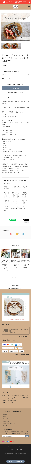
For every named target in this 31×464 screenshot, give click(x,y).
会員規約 (12, 449)
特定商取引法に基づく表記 (23, 446)
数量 (3, 78)
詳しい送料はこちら (24, 336)
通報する (27, 222)
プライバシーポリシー (12, 446)
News (4, 416)
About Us (5, 414)
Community (6, 418)
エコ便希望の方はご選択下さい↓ (10, 71)
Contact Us (5, 425)
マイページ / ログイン (9, 423)
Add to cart (15, 88)
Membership (6, 421)
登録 (27, 436)
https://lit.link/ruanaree (12, 160)
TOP (5, 446)
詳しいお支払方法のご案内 (22, 354)
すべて (4, 233)
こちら (17, 207)
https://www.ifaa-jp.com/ (18, 157)
